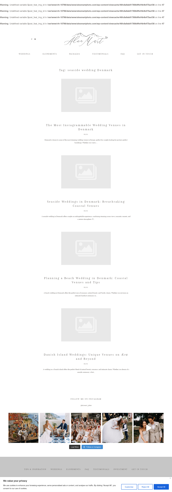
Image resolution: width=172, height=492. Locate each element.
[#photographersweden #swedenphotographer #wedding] (117, 428)
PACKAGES (74, 54)
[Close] (170, 478)
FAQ (123, 54)
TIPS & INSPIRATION (35, 469)
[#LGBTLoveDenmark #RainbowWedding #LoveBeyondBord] (23, 428)
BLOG (86, 134)
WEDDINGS (24, 54)
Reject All (145, 487)
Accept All (161, 487)
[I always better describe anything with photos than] (86, 428)
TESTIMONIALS (100, 54)
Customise (129, 487)
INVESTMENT (121, 469)
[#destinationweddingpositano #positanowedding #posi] (55, 428)
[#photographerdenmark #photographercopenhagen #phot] (149, 428)
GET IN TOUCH (145, 54)
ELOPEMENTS (50, 54)
